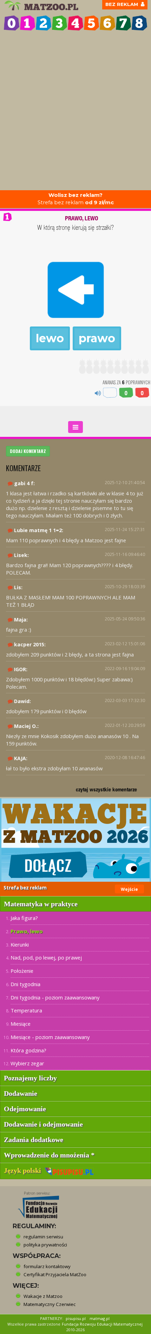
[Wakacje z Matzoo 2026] (75, 840)
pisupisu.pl (76, 1318)
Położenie (22, 970)
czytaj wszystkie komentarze (106, 789)
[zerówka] (12, 23)
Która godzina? (28, 1050)
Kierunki (20, 944)
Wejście (129, 889)
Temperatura (26, 1010)
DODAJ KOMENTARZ (28, 451)
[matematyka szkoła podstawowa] (42, 5)
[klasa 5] (92, 23)
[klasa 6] (107, 23)
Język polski (24, 1170)
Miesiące (21, 1023)
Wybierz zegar (27, 1063)
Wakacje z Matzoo (43, 1296)
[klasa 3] (60, 23)
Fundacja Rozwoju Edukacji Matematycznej (102, 1324)
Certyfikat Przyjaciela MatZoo (55, 1274)
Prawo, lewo (27, 931)
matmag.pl (100, 1318)
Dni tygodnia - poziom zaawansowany (55, 997)
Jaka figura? (24, 917)
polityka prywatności (45, 1245)
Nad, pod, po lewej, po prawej (46, 957)
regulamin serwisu (43, 1236)
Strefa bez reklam (76, 199)
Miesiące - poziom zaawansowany (50, 1036)
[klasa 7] (124, 23)
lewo (50, 338)
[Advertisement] (75, 111)
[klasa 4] (75, 23)
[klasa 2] (43, 23)
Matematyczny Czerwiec (50, 1304)
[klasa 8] (139, 23)
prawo (97, 338)
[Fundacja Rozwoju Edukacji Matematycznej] (33, 1202)
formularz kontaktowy (47, 1266)
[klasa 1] (28, 23)
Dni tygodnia (25, 984)
